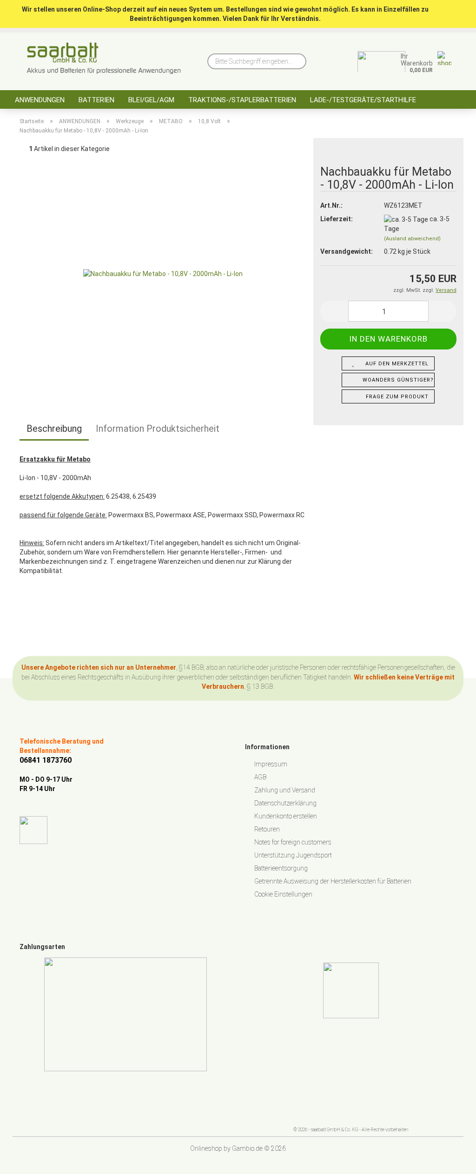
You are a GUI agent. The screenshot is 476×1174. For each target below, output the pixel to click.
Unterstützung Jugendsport (293, 855)
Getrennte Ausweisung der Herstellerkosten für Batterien (332, 881)
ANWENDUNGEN (40, 100)
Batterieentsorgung (281, 868)
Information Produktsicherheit (157, 428)
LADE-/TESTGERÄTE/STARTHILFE (363, 100)
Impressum (270, 764)
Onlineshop (206, 1148)
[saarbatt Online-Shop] (104, 58)
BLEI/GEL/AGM (151, 100)
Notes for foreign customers (292, 842)
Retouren (267, 829)
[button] (334, 311)
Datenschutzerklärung (285, 803)
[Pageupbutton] (450, 1160)
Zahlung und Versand (284, 790)
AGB (260, 777)
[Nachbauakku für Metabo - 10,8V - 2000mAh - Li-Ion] (163, 271)
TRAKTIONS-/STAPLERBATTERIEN (242, 100)
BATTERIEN (96, 100)
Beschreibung (54, 428)
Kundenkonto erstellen (285, 816)
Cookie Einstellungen (283, 894)
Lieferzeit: (336, 219)
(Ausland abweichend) (412, 239)
